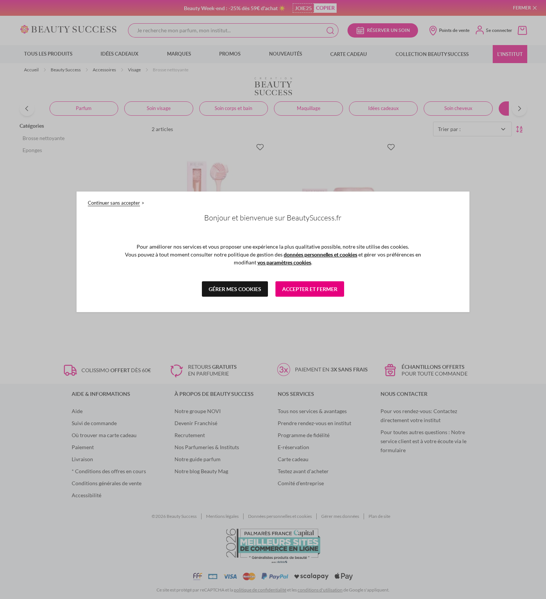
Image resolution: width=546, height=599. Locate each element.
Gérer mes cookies (235, 289)
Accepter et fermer (309, 289)
